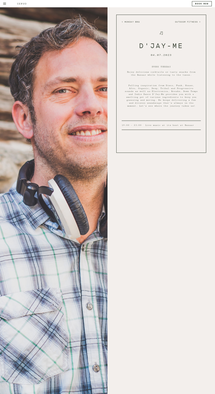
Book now (202, 3)
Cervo (22, 3)
